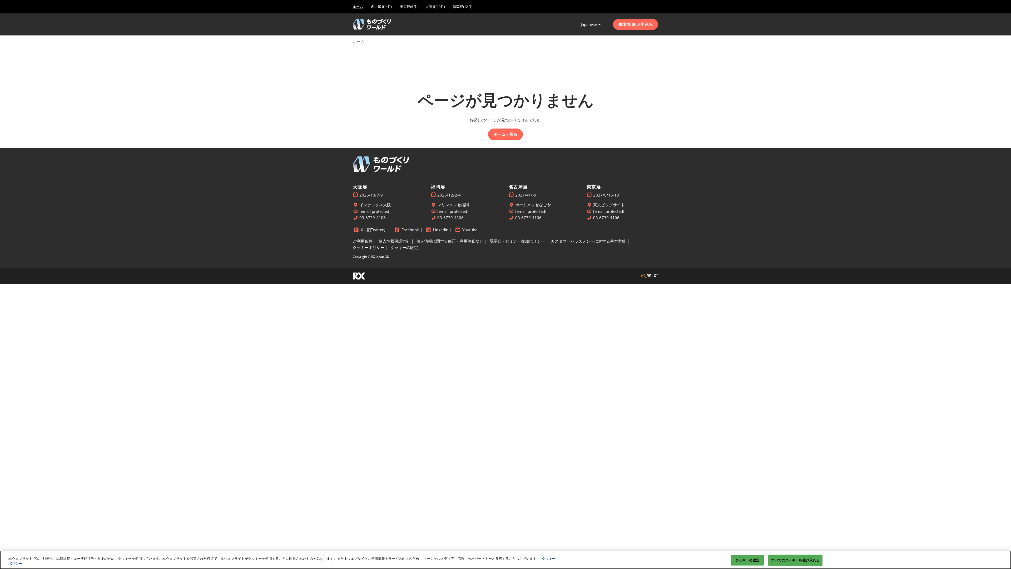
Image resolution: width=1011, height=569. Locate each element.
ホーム (358, 6)
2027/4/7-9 (525, 195)
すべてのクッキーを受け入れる (795, 560)
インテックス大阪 (375, 204)
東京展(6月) (409, 6)
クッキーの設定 (747, 560)
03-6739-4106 (372, 217)
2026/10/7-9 (371, 195)
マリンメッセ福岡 (453, 204)
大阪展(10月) (435, 6)
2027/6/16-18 (606, 195)
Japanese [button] (589, 24)
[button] (635, 24)
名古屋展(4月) (381, 6)
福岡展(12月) (462, 6)
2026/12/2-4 (449, 195)
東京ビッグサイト (609, 204)
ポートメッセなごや (533, 204)
